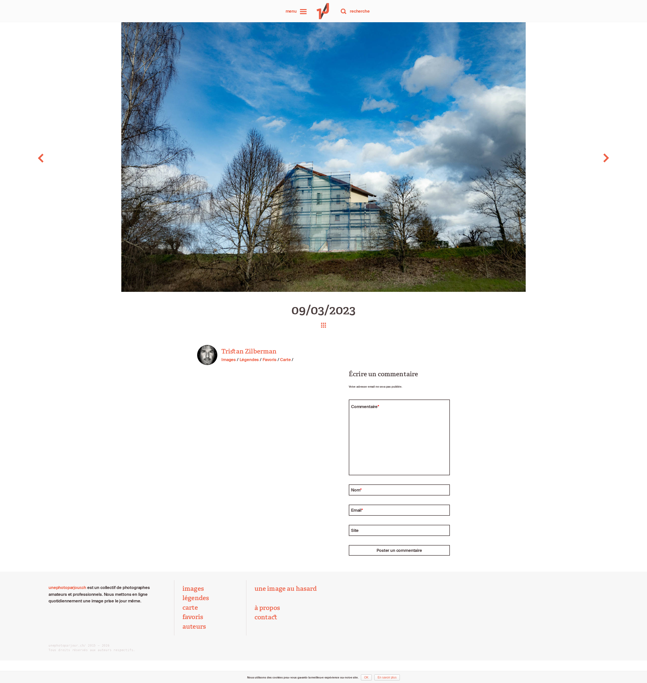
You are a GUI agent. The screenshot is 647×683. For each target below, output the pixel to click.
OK (366, 677)
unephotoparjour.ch (67, 587)
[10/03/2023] (583, 158)
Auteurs (194, 627)
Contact (266, 617)
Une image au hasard (286, 589)
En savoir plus (387, 677)
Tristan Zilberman (249, 351)
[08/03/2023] (64, 158)
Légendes (249, 359)
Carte (285, 359)
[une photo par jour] (323, 11)
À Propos (267, 608)
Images (228, 359)
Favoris (269, 359)
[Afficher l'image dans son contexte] (323, 325)
